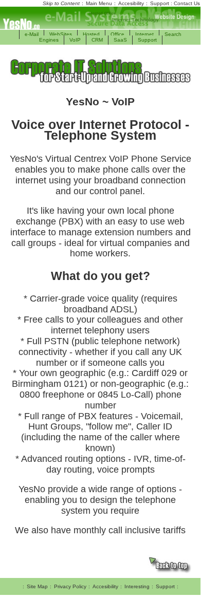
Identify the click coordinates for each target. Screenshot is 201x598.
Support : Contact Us (175, 3)
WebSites (60, 34)
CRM (97, 40)
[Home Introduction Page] (100, 18)
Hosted (91, 34)
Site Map (37, 586)
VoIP (75, 40)
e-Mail (32, 34)
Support (147, 40)
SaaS (120, 40)
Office (117, 34)
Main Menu (99, 3)
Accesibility (131, 3)
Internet (144, 34)
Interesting (137, 586)
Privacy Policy (70, 586)
